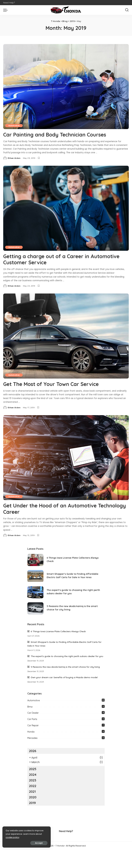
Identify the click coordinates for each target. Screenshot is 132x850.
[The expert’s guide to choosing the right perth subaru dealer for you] (35, 592)
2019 (32, 803)
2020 (32, 797)
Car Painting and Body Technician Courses (54, 134)
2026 (32, 751)
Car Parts (32, 719)
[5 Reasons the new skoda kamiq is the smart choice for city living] (35, 608)
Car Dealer (33, 712)
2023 (32, 780)
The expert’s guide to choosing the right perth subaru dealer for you (67, 656)
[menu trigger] (6, 10)
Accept (39, 843)
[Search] (127, 10)
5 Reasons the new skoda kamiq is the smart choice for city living (65, 666)
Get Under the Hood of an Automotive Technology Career (64, 508)
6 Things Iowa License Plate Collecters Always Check (58, 631)
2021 (32, 791)
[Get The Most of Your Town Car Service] (66, 336)
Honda (30, 731)
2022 (32, 786)
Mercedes (32, 738)
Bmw (30, 706)
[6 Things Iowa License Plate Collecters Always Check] (35, 560)
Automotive (13, 125)
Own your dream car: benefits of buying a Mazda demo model (64, 677)
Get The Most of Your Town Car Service (51, 384)
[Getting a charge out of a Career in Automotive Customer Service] (66, 208)
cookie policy (12, 837)
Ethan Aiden (14, 158)
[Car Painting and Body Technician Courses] (66, 86)
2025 (32, 769)
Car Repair (33, 725)
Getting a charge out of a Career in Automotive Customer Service (61, 259)
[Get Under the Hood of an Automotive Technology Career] (66, 457)
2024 (32, 775)
